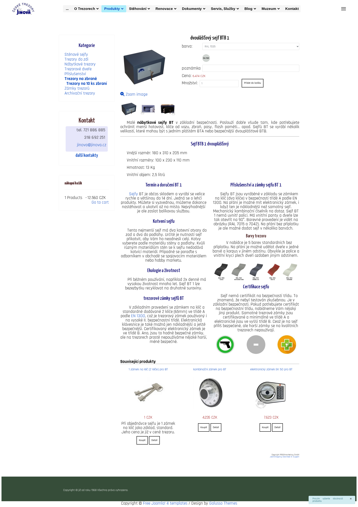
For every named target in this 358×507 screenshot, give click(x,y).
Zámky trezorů (77, 88)
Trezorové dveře (78, 69)
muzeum (269, 9)
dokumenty (192, 9)
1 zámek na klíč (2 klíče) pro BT (148, 369)
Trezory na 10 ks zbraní (86, 83)
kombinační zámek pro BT (209, 369)
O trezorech (84, 9)
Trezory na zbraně (81, 78)
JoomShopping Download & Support (284, 457)
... (67, 9)
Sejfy (133, 194)
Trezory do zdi (76, 59)
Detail (154, 440)
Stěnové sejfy (76, 54)
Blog (248, 9)
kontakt (293, 9)
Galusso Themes (223, 503)
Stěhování (137, 9)
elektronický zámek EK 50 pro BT (271, 369)
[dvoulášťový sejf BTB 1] (129, 109)
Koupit (142, 440)
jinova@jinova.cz (91, 145)
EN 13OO (138, 316)
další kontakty (87, 155)
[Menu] (343, 8)
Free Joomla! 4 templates (165, 503)
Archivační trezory (80, 93)
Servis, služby (223, 9)
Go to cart (100, 202)
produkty (112, 9)
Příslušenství (75, 74)
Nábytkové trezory (80, 64)
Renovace (164, 9)
